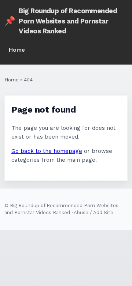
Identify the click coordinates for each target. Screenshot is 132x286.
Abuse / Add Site (93, 212)
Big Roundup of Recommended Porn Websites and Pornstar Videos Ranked (60, 21)
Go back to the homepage (46, 151)
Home (17, 50)
